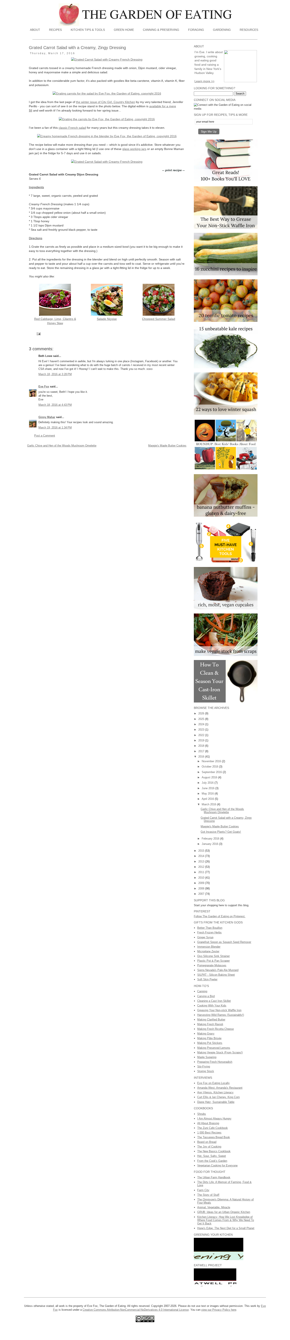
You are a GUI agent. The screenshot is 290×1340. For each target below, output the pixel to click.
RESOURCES (249, 29)
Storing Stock (205, 1071)
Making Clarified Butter (211, 1019)
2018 (201, 745)
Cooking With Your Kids (211, 1005)
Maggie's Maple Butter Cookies (167, 445)
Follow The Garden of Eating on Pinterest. (219, 916)
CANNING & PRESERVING (161, 29)
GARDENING (222, 29)
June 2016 (208, 788)
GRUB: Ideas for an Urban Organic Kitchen (223, 1212)
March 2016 (209, 804)
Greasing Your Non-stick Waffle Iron (219, 1010)
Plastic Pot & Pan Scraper (213, 960)
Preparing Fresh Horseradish (214, 1061)
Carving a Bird (206, 996)
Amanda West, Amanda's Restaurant (219, 1087)
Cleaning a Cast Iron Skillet (214, 1000)
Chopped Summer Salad (158, 319)
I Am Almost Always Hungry (214, 1118)
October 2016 (210, 766)
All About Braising (208, 1123)
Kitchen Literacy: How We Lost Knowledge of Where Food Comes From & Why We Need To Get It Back (225, 1220)
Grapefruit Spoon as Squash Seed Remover (224, 942)
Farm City (203, 1190)
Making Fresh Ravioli (210, 1024)
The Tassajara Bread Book (213, 1137)
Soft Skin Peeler (207, 979)
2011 (201, 872)
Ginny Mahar (46, 417)
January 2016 (210, 843)
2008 (201, 888)
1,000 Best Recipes (209, 1132)
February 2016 (211, 838)
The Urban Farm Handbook (213, 1177)
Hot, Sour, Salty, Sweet (211, 1156)
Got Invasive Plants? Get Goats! (221, 831)
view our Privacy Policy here (218, 1309)
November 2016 (212, 761)
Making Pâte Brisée (209, 1038)
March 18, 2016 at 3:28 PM (55, 374)
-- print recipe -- (173, 170)
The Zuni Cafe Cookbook (212, 1127)
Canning (202, 991)
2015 (201, 850)
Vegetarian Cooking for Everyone (217, 1165)
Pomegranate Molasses (211, 965)
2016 (201, 756)
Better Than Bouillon (209, 927)
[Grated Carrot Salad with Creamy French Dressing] (106, 59)
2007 (201, 893)
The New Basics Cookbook (214, 1151)
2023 (201, 729)
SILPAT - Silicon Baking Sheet (216, 974)
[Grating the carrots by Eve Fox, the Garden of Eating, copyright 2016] (107, 119)
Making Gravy (205, 1033)
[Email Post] (38, 333)
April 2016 (208, 798)
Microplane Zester (208, 951)
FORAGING (196, 29)
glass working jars (134, 149)
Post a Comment (44, 435)
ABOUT (35, 29)
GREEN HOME (124, 29)
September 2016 (212, 772)
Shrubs (201, 1113)
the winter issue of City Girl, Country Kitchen (105, 102)
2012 (201, 866)
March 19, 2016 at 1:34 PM (55, 427)
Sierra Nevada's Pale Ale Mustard (217, 970)
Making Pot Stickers (209, 1043)
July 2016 (208, 782)
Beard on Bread (206, 1142)
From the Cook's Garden (212, 1160)
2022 (201, 735)
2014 (201, 856)
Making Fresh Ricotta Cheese (215, 1028)
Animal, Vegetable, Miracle (213, 1207)
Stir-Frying (203, 1066)
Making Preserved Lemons (213, 1047)
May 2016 (208, 793)
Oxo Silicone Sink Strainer (213, 956)
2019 (201, 740)
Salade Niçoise (107, 319)
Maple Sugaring (206, 1057)
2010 (201, 877)
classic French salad (72, 127)
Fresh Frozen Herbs (209, 932)
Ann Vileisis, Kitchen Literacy (215, 1092)
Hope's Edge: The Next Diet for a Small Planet (225, 1228)
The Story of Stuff (208, 1194)
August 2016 (210, 777)
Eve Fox (43, 386)
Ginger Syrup (205, 937)
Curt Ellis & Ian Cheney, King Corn (218, 1097)
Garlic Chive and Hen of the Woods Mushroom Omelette (61, 445)
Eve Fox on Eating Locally (213, 1083)
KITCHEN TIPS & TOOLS (88, 29)
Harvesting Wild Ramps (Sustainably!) (220, 1014)
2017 (201, 751)
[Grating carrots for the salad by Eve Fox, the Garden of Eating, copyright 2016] (107, 93)
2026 (201, 713)
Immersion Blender (208, 946)
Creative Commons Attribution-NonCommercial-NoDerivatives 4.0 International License (136, 1309)
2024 (201, 724)
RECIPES (55, 29)
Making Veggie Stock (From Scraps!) (220, 1052)
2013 (201, 861)
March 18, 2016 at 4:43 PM (55, 404)
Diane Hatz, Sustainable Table (215, 1102)
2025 (201, 719)
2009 (201, 883)
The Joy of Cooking (209, 1146)
